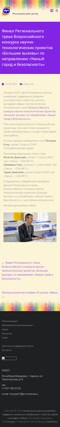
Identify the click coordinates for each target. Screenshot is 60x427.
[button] (7, 229)
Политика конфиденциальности (17, 346)
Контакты (7, 350)
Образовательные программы (17, 325)
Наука (5, 329)
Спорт (5, 337)
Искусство (7, 333)
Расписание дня (10, 321)
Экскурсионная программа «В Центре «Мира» (30, 294)
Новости (28, 84)
